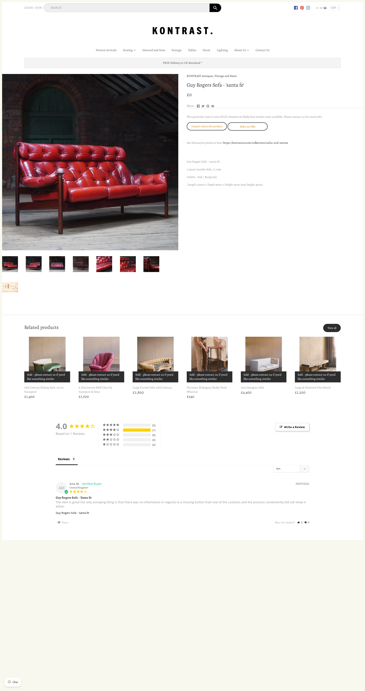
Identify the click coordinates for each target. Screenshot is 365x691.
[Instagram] (308, 8)
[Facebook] (296, 8)
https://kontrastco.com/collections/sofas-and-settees (255, 143)
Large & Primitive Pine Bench (313, 388)
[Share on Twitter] (203, 105)
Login (28, 8)
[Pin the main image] (207, 105)
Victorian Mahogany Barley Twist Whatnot (207, 390)
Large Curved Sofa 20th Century (152, 388)
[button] (299, 522)
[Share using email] (212, 105)
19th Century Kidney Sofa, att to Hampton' (43, 390)
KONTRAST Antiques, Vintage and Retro (212, 76)
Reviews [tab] (64, 459)
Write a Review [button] (294, 427)
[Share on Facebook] (198, 105)
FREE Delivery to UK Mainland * (182, 63)
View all (332, 328)
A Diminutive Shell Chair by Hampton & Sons (95, 390)
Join (38, 8)
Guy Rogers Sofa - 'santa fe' (73, 513)
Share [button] (64, 522)
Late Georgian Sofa (252, 388)
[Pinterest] (302, 8)
